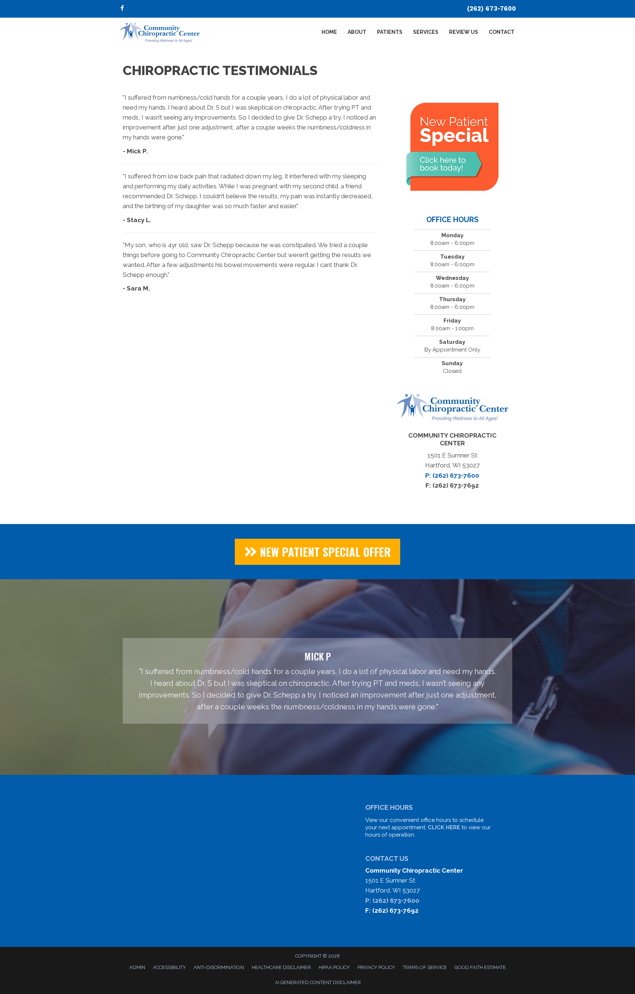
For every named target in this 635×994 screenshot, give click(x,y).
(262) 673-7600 (491, 8)
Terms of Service (425, 967)
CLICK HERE (444, 827)
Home (329, 32)
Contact (501, 32)
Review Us (463, 32)
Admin (137, 967)
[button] (317, 552)
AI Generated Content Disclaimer (318, 982)
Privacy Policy (376, 967)
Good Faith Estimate (480, 967)
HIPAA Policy (334, 967)
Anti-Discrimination (219, 967)
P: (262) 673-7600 (392, 900)
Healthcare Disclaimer (281, 967)
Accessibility (169, 967)
